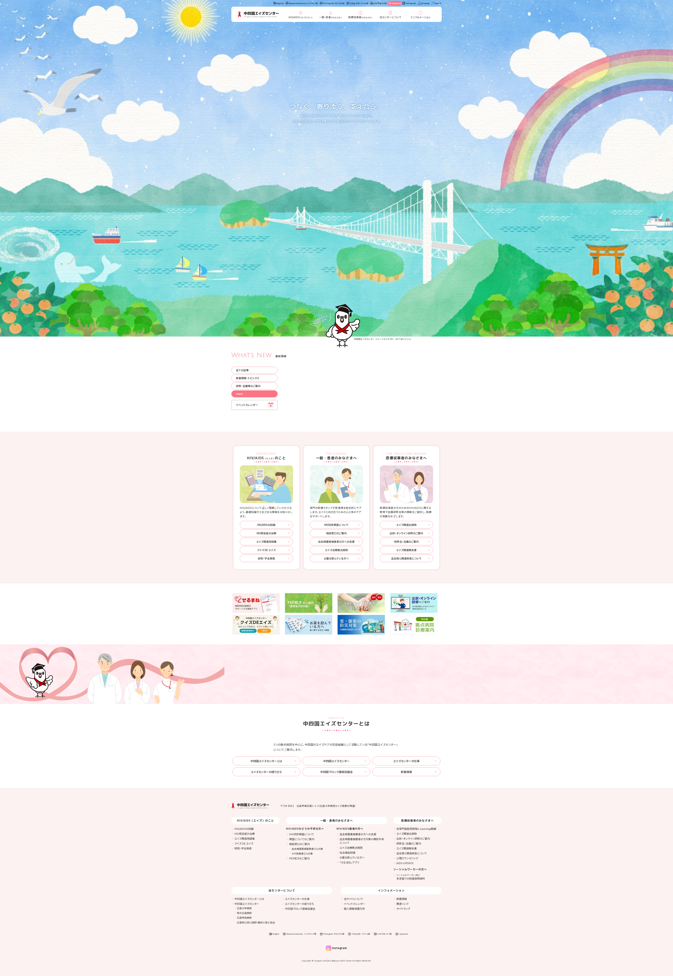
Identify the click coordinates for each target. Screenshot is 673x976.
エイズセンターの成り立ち (266, 772)
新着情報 (406, 772)
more (239, 394)
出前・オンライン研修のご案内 (406, 533)
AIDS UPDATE (405, 863)
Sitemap (425, 3)
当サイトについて (353, 899)
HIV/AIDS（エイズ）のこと (255, 820)
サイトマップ (403, 908)
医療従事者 (360, 17)
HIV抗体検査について (336, 525)
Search (437, 3)
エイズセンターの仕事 (406, 761)
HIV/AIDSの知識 (266, 525)
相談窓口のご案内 (336, 533)
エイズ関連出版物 (406, 525)
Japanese (396, 3)
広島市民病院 (244, 917)
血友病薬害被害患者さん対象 (307, 848)
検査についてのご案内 (301, 839)
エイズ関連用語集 (266, 541)
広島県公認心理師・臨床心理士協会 (256, 922)
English (280, 3)
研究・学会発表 (266, 558)
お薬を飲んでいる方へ (336, 558)
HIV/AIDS (300, 17)
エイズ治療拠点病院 (336, 550)
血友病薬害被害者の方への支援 (336, 541)
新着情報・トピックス (247, 378)
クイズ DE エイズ (266, 550)
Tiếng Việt (358, 3)
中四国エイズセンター (336, 761)
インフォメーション (420, 17)
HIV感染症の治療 (266, 533)
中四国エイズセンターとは (266, 761)
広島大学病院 (244, 908)
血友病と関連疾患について (406, 558)
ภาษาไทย (379, 3)
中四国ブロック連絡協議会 (336, 772)
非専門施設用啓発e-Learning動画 (416, 829)
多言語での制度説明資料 (410, 876)
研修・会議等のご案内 (248, 386)
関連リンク (402, 904)
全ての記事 (242, 370)
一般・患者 (330, 17)
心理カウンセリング (407, 858)
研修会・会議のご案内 (406, 541)
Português (333, 3)
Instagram (411, 3)
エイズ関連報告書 (406, 550)
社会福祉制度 (347, 852)
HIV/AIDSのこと (266, 456)
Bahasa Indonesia (303, 3)
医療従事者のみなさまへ (406, 456)
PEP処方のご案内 (299, 858)
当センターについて (390, 17)
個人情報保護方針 (354, 908)
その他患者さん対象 (302, 853)
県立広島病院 (244, 913)
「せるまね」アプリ (349, 862)
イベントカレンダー (247, 405)
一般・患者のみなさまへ (336, 456)
